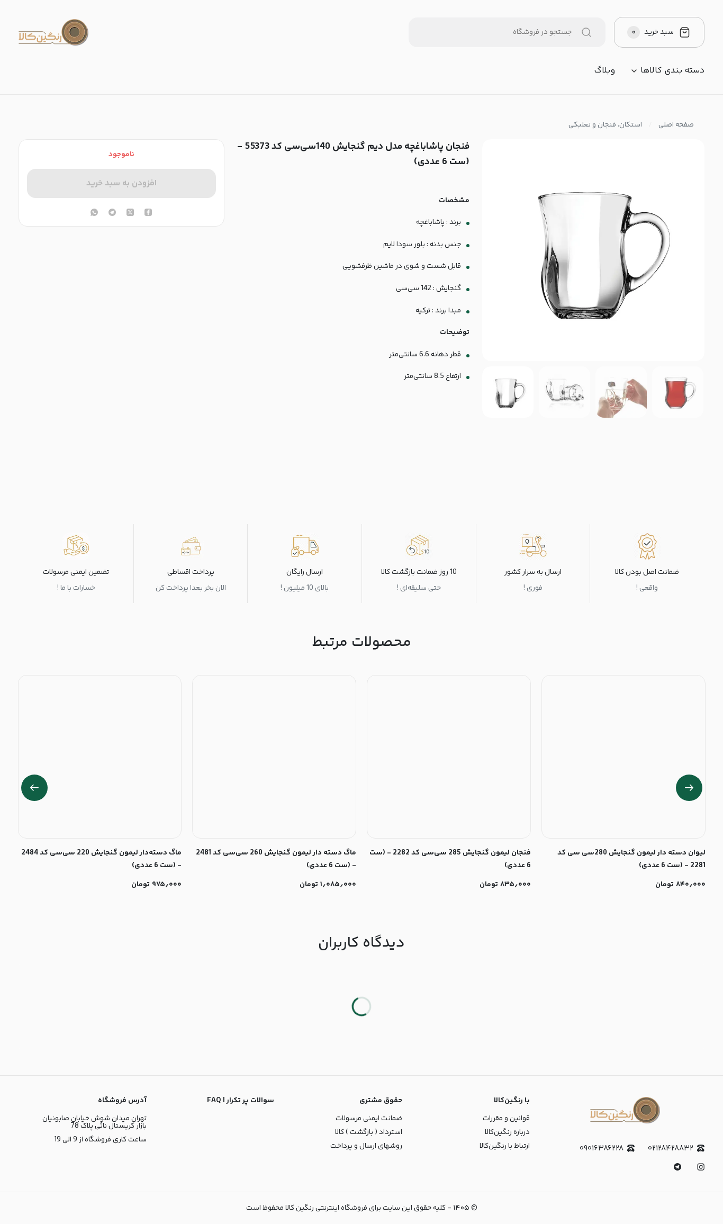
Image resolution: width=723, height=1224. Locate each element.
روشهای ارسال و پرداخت (366, 1146)
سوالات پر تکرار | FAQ (240, 1100)
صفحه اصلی (676, 125)
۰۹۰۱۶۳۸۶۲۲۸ (601, 1149)
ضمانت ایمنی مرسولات (369, 1118)
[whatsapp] (94, 213)
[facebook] (148, 213)
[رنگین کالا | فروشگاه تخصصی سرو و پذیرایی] (53, 32)
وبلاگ (604, 71)
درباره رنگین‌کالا (507, 1132)
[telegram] (112, 213)
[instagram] (700, 1167)
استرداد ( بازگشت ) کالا (368, 1132)
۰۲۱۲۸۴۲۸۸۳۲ (670, 1149)
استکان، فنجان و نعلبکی (605, 125)
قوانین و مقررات (506, 1118)
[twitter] (130, 213)
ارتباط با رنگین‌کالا (505, 1146)
